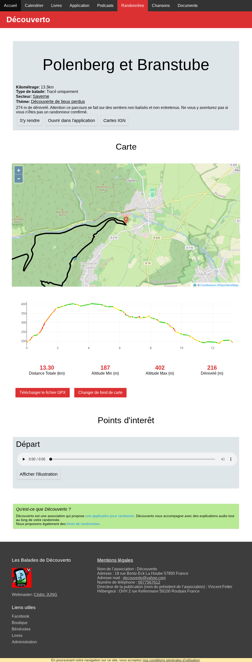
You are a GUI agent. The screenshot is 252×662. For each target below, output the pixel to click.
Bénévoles (21, 629)
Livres (56, 5)
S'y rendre (30, 120)
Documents (188, 5)
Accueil (10, 5)
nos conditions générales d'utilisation (171, 660)
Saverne (41, 96)
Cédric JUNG (45, 594)
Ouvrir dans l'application (71, 120)
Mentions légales (115, 560)
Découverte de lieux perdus (58, 101)
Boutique (20, 623)
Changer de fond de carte (100, 392)
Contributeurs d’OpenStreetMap (219, 285)
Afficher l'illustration (39, 474)
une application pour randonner (109, 516)
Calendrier (34, 5)
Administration (24, 642)
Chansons (161, 5)
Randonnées (132, 5)
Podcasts (105, 5)
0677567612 (149, 582)
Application (79, 5)
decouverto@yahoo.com (144, 578)
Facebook (20, 616)
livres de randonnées (83, 524)
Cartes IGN (114, 120)
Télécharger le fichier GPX (42, 392)
